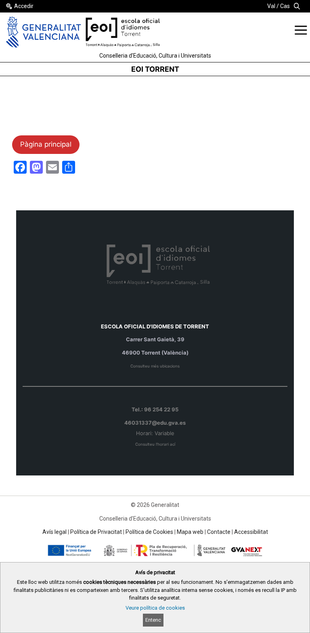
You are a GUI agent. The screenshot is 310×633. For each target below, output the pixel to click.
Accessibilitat (251, 532)
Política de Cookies (149, 532)
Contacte (218, 532)
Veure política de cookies (155, 608)
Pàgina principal (45, 144)
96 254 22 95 (161, 409)
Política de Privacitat (96, 532)
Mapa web (190, 532)
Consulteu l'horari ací (155, 444)
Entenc (153, 620)
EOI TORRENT (155, 69)
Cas (285, 6)
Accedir (24, 6)
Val (271, 6)
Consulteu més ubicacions (155, 366)
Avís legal (54, 532)
